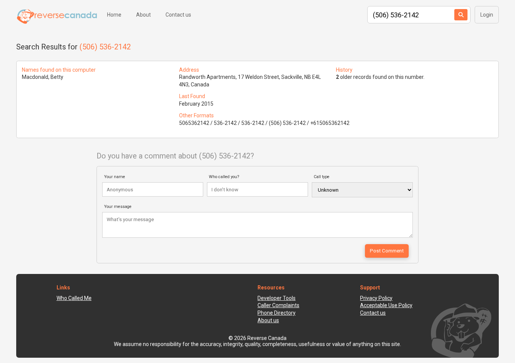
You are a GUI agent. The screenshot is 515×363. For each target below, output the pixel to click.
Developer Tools (277, 298)
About (143, 15)
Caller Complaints (278, 305)
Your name (114, 176)
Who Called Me (74, 298)
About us (268, 320)
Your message (118, 206)
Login (486, 15)
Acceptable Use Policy (386, 305)
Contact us (178, 15)
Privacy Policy (376, 298)
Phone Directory (277, 313)
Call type (322, 176)
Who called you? (224, 176)
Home (114, 15)
